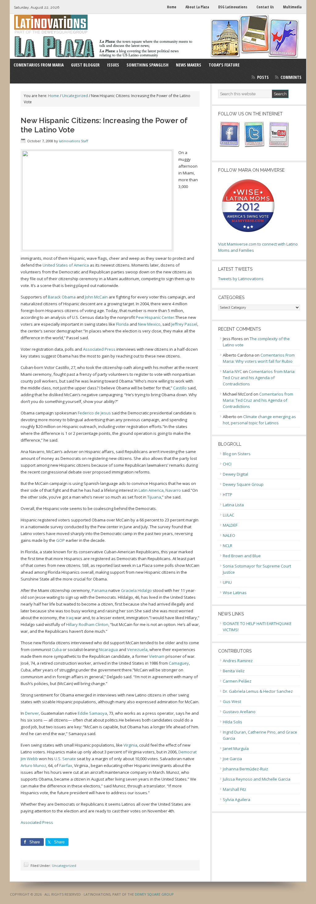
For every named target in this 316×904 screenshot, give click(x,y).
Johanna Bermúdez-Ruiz (245, 769)
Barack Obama (62, 297)
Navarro (173, 490)
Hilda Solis (232, 722)
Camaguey (179, 663)
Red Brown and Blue (242, 556)
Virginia (130, 745)
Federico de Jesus (94, 413)
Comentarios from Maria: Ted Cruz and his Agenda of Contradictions (259, 378)
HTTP (227, 494)
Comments (291, 77)
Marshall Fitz (234, 789)
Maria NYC (232, 371)
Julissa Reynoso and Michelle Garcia (256, 779)
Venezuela (137, 649)
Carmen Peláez (237, 681)
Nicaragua (108, 649)
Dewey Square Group (243, 484)
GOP (60, 540)
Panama (99, 590)
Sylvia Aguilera (236, 799)
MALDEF (230, 525)
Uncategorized (64, 865)
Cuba (57, 649)
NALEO (229, 535)
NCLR (227, 545)
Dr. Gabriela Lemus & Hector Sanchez (258, 691)
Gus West (232, 701)
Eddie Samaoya (92, 713)
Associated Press (99, 349)
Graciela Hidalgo (136, 590)
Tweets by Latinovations (241, 278)
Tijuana (154, 497)
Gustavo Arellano (239, 711)
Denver (32, 713)
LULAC (228, 515)
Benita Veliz (234, 671)
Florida (122, 324)
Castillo (180, 388)
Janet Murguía (236, 748)
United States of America (66, 265)
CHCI (227, 464)
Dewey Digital (235, 474)
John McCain (96, 297)
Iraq (69, 617)
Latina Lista (233, 505)
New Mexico (149, 324)
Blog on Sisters (237, 453)
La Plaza (158, 36)
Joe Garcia (232, 758)
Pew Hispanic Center (155, 317)
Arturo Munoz (33, 765)
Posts (263, 77)
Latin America (151, 490)
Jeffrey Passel (184, 324)
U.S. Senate (65, 758)
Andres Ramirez (238, 660)
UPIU (227, 582)
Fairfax (65, 765)
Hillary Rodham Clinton (87, 624)
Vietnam (156, 656)
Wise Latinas (235, 592)
